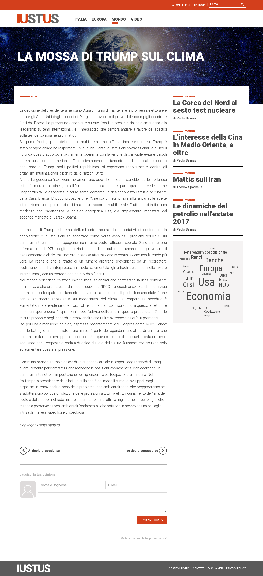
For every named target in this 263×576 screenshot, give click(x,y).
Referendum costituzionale (205, 252)
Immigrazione (197, 307)
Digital (232, 273)
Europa (99, 19)
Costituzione (212, 311)
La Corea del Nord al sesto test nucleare (205, 106)
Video (136, 19)
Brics (224, 275)
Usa (206, 281)
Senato (223, 279)
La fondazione (181, 5)
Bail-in (181, 291)
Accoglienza (185, 259)
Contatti (199, 568)
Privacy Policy (236, 568)
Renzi (196, 257)
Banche (214, 260)
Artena (188, 271)
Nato (224, 285)
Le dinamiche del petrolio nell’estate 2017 (203, 214)
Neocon (234, 267)
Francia (211, 248)
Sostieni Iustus (179, 568)
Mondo (119, 19)
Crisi (188, 284)
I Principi (199, 5)
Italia (81, 19)
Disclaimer (215, 568)
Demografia (208, 316)
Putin (188, 278)
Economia (208, 296)
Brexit (186, 266)
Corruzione (206, 274)
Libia (227, 306)
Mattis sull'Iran (197, 179)
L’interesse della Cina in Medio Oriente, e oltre (207, 145)
